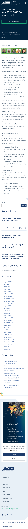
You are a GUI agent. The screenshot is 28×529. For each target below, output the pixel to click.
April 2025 (7, 313)
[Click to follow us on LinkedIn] (8, 515)
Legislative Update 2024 (11, 376)
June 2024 (7, 327)
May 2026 (7, 289)
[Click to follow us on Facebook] (2, 515)
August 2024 (7, 325)
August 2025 (7, 306)
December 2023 (9, 339)
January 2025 (8, 320)
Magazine (7, 383)
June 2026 (7, 287)
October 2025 (8, 303)
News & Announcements (11, 32)
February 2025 (8, 318)
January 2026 (8, 296)
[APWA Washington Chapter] (5, 3)
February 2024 (8, 335)
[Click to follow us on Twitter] (5, 515)
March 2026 (7, 291)
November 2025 (9, 301)
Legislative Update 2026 (11, 380)
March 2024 (7, 332)
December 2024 (9, 323)
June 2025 (7, 308)
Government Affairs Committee (14, 368)
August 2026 (8, 282)
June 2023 (7, 347)
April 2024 (7, 330)
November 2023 (9, 342)
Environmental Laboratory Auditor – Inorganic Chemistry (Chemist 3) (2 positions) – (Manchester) (13, 256)
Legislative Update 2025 (11, 378)
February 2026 (8, 294)
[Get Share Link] (11, 37)
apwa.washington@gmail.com (9, 509)
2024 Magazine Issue (10, 361)
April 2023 (7, 349)
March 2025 (7, 315)
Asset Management (10, 364)
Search (3, 202)
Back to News (15, 22)
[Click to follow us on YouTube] (11, 515)
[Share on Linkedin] (4, 37)
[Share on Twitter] (6, 37)
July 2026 (7, 284)
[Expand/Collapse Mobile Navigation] (25, 3)
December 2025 (9, 299)
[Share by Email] (8, 37)
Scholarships (8, 388)
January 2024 (8, 337)
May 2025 (7, 311)
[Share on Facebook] (2, 37)
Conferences (8, 366)
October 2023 (8, 344)
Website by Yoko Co (6, 526)
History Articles (9, 371)
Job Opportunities (9, 373)
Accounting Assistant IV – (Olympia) (13, 228)
